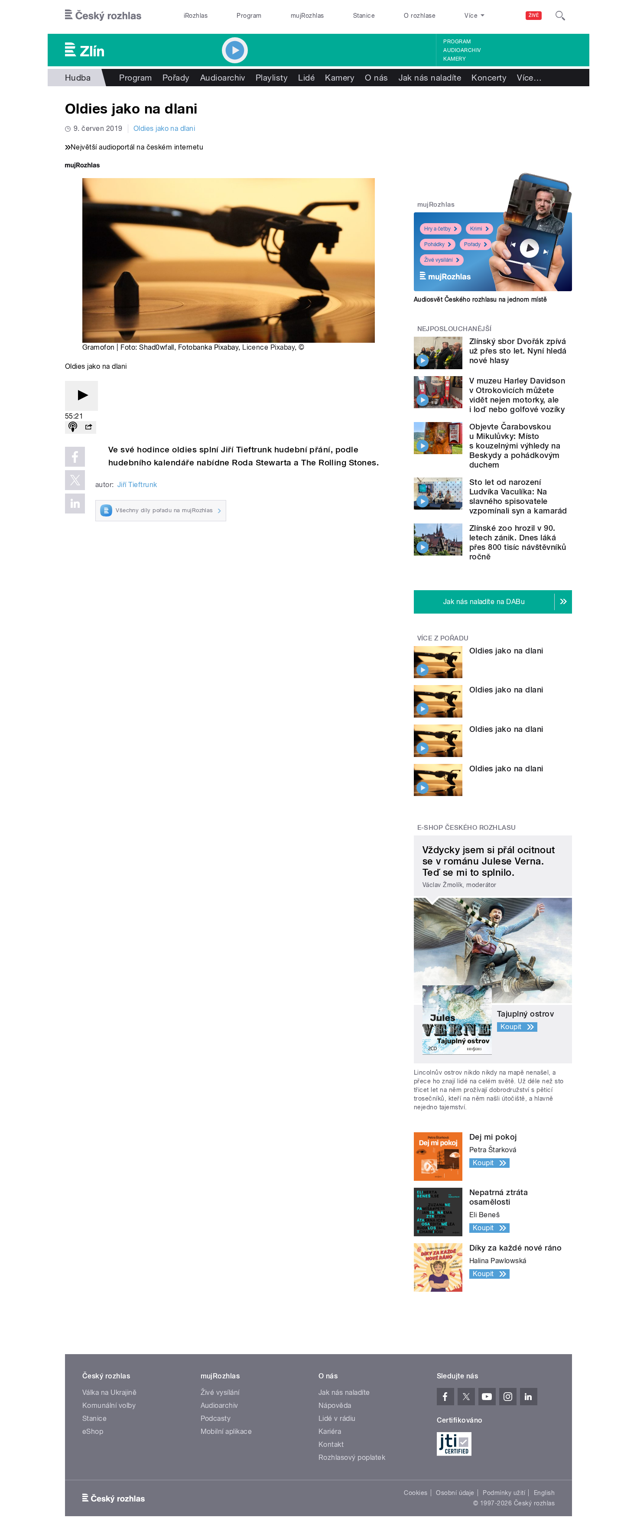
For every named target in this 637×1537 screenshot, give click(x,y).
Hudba (78, 77)
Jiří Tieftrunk (137, 485)
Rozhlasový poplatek (351, 1457)
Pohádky (434, 244)
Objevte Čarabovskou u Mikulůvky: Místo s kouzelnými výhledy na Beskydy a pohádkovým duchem (514, 445)
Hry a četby (437, 229)
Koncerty (489, 77)
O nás (376, 77)
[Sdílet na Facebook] (75, 457)
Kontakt (331, 1444)
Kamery (454, 59)
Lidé (306, 77)
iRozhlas (196, 15)
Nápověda (334, 1405)
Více (529, 77)
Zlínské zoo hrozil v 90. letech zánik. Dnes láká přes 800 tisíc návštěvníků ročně (517, 542)
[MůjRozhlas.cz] (82, 166)
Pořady (176, 77)
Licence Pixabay (268, 347)
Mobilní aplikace (226, 1431)
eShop (92, 1431)
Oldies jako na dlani (164, 128)
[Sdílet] (88, 427)
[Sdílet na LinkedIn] (75, 503)
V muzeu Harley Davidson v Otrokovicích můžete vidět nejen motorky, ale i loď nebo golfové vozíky (517, 395)
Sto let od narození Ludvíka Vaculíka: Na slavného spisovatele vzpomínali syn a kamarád (518, 496)
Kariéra (329, 1431)
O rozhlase (420, 15)
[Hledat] (560, 15)
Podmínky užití (504, 1492)
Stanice (364, 15)
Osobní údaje (455, 1492)
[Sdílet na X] (75, 480)
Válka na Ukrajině (109, 1392)
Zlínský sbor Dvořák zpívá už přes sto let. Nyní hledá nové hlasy (518, 351)
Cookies (415, 1492)
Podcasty (216, 1418)
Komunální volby (109, 1405)
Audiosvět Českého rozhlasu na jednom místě (480, 299)
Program (249, 15)
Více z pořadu (443, 638)
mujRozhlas (307, 15)
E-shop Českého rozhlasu (466, 828)
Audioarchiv (462, 50)
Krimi (476, 229)
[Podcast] (73, 427)
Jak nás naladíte (430, 77)
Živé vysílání (438, 260)
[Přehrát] (81, 396)
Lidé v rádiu (337, 1418)
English (544, 1492)
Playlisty (272, 77)
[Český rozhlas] (103, 15)
